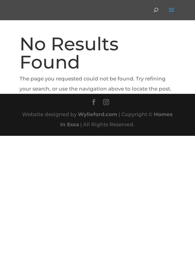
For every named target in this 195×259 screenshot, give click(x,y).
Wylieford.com (97, 114)
